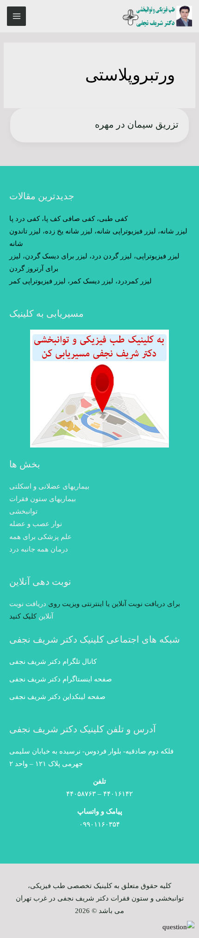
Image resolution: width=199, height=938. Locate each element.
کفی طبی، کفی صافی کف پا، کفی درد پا (68, 218)
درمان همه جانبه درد (38, 549)
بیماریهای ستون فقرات (42, 499)
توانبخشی (23, 511)
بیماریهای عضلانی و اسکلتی (49, 486)
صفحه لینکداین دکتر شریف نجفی (57, 696)
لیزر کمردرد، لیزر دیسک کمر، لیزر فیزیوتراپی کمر (80, 281)
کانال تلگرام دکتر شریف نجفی (53, 661)
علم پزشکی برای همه (40, 536)
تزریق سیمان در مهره (137, 124)
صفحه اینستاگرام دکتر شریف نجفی (60, 679)
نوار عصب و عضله (35, 523)
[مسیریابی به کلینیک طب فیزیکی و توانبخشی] (99, 389)
